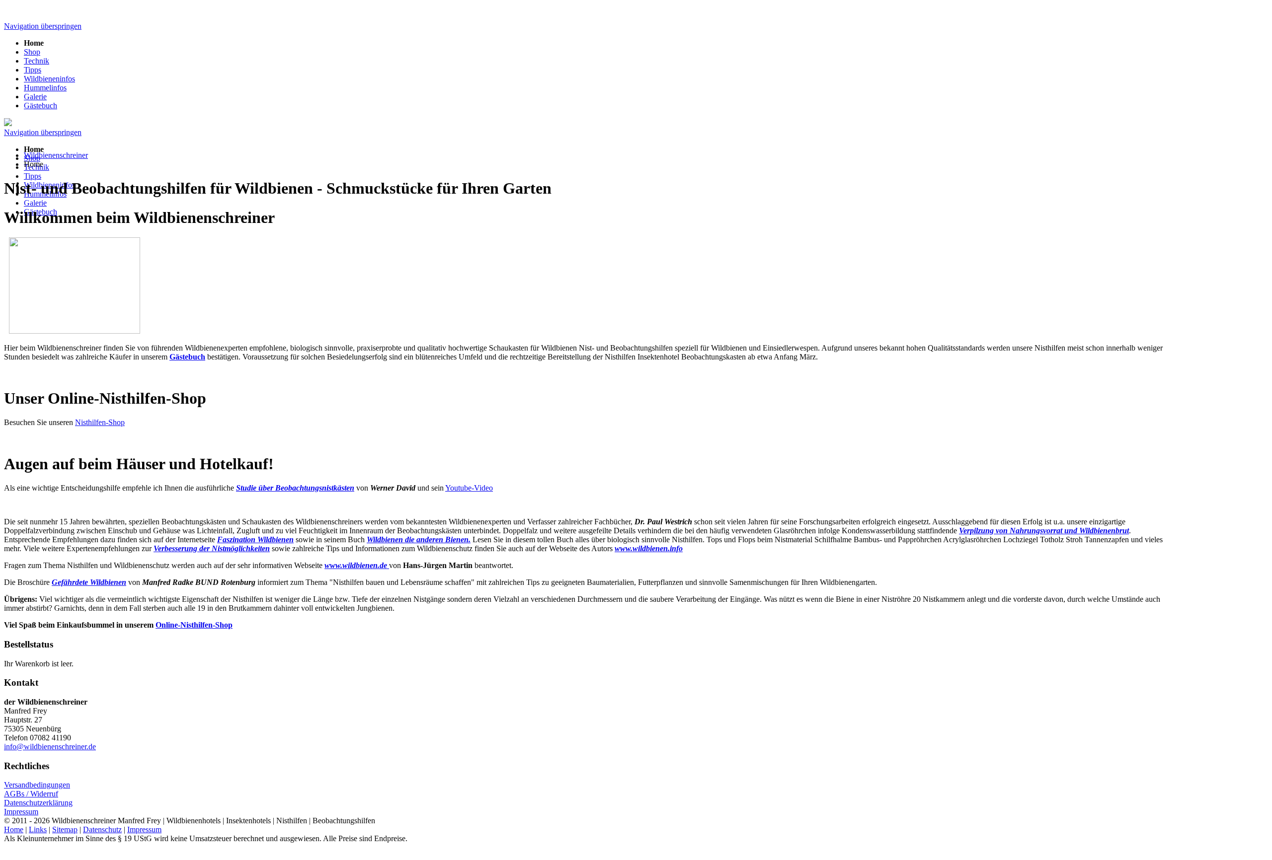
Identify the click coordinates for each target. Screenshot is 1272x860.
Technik (36, 61)
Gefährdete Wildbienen (89, 582)
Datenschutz (102, 829)
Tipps (32, 70)
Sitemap (65, 829)
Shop (32, 52)
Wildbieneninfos (49, 78)
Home (13, 829)
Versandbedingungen (37, 785)
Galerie (35, 96)
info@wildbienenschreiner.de (50, 746)
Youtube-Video (469, 488)
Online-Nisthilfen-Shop (194, 625)
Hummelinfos (45, 87)
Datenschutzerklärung (38, 802)
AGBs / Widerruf (31, 793)
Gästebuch (40, 105)
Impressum (21, 811)
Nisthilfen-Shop (100, 422)
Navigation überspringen (42, 26)
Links (38, 829)
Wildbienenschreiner (56, 155)
